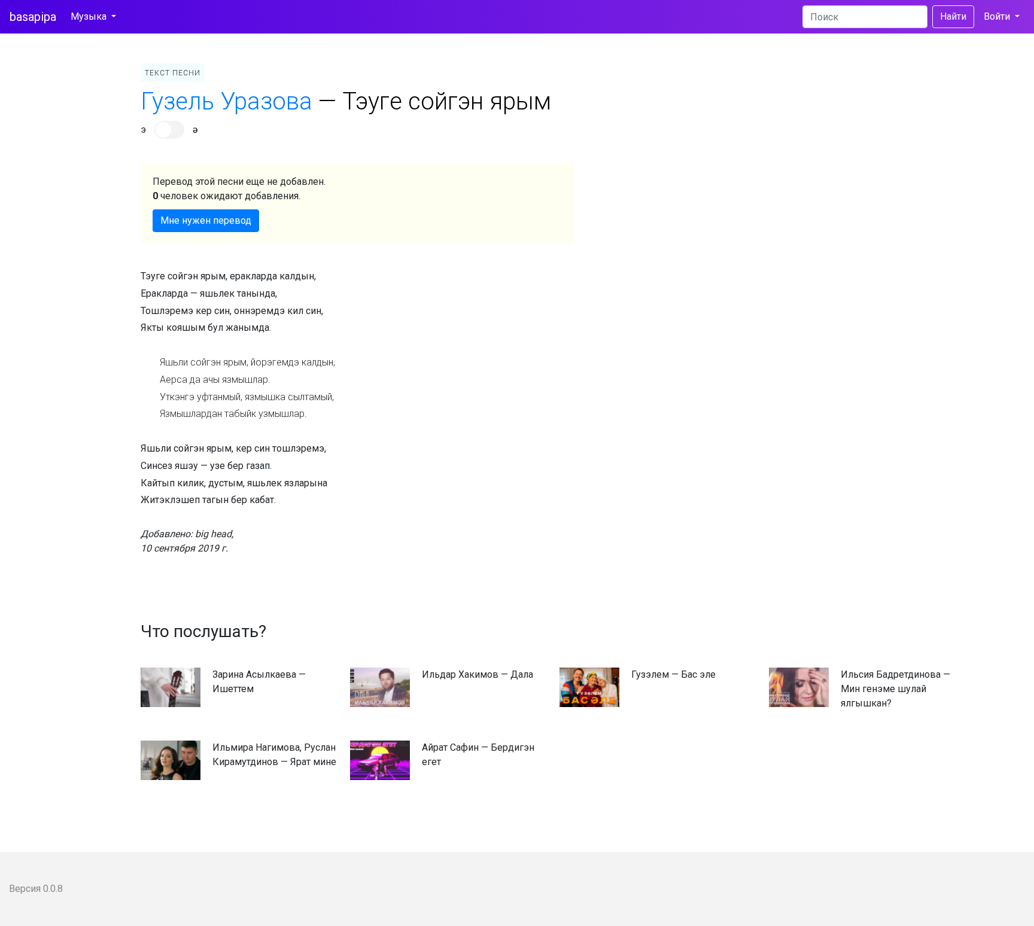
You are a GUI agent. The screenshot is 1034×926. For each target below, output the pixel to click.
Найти (953, 16)
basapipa (33, 17)
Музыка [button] (90, 16)
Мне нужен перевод (205, 220)
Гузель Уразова (226, 101)
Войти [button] (998, 16)
